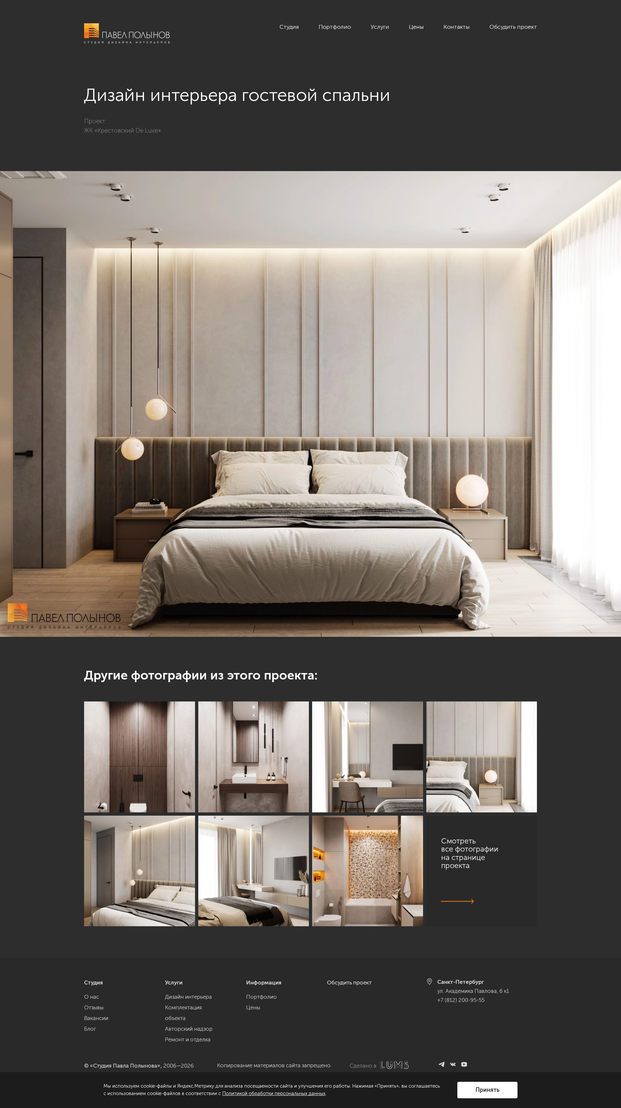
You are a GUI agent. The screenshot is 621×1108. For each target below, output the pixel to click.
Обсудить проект (513, 26)
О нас (91, 997)
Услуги (380, 26)
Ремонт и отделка (188, 1039)
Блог (90, 1029)
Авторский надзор (188, 1029)
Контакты (456, 26)
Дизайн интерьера (188, 997)
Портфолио (335, 26)
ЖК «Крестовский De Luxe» (122, 130)
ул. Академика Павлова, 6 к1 (473, 991)
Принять (487, 1089)
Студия (289, 26)
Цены (416, 26)
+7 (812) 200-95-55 (461, 1000)
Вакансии (96, 1018)
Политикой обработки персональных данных (273, 1093)
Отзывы (94, 1007)
